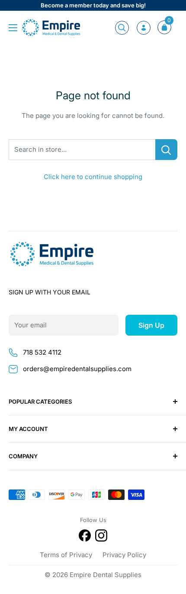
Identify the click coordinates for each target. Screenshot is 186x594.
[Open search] (122, 28)
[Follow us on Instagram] (101, 537)
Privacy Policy (124, 555)
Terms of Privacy (66, 555)
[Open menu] (13, 27)
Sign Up (151, 325)
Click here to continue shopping (93, 177)
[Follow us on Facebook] (85, 537)
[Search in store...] (166, 149)
